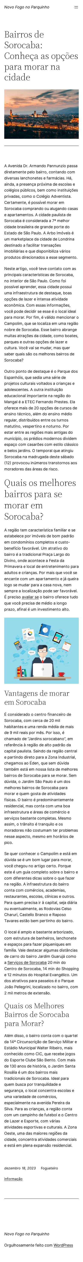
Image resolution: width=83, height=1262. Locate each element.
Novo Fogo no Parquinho (26, 7)
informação (13, 1179)
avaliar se (30, 597)
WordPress (63, 1245)
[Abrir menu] (76, 7)
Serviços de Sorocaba (27, 962)
